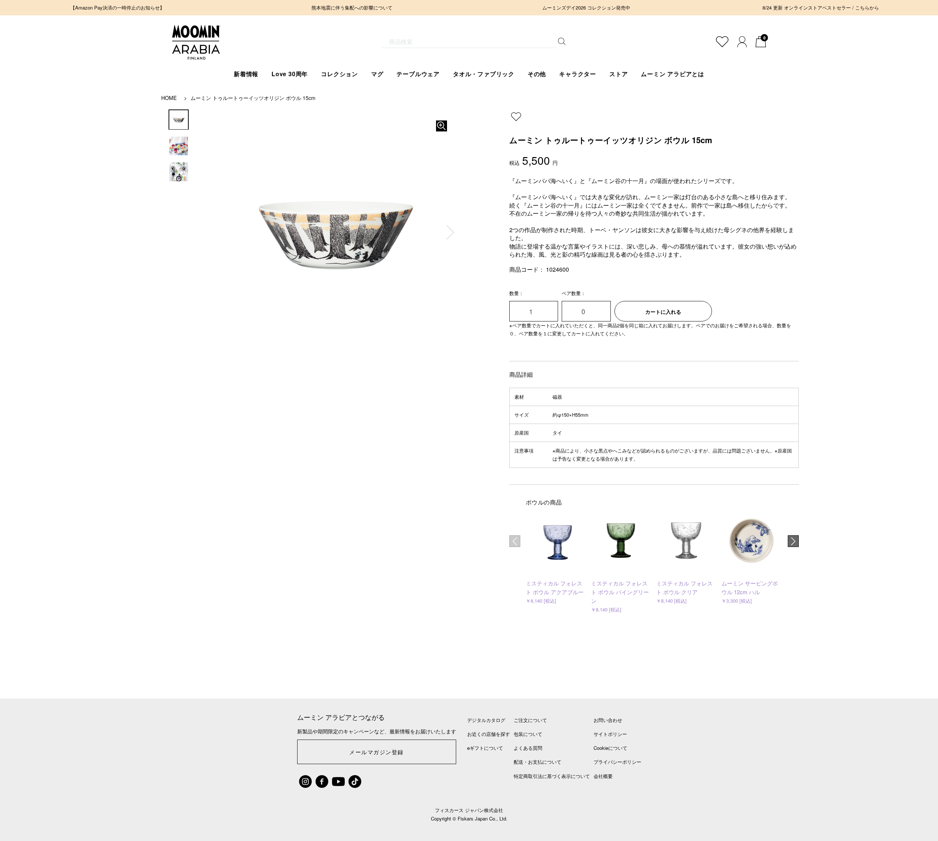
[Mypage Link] (742, 41)
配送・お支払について (537, 761)
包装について (528, 733)
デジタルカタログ (486, 720)
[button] (450, 232)
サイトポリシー (610, 733)
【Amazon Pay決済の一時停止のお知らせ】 (117, 7)
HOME (169, 97)
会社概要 (603, 776)
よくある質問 (528, 747)
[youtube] (338, 781)
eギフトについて (485, 747)
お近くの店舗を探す (488, 733)
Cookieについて (610, 747)
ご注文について (530, 720)
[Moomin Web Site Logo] (196, 52)
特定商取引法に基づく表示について (552, 776)
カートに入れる (663, 311)
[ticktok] (354, 781)
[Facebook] (321, 781)
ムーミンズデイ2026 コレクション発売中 (586, 7)
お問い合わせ (608, 720)
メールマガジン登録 (376, 752)
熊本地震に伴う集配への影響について (351, 7)
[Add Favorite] (722, 41)
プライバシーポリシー (617, 761)
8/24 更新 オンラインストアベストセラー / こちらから (820, 7)
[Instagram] (305, 781)
